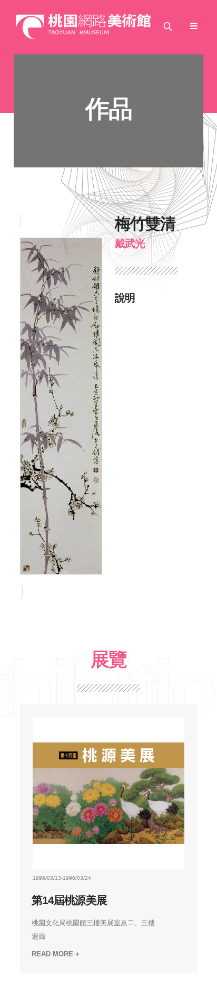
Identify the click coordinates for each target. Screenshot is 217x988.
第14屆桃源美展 (69, 900)
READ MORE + (56, 954)
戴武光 (130, 243)
